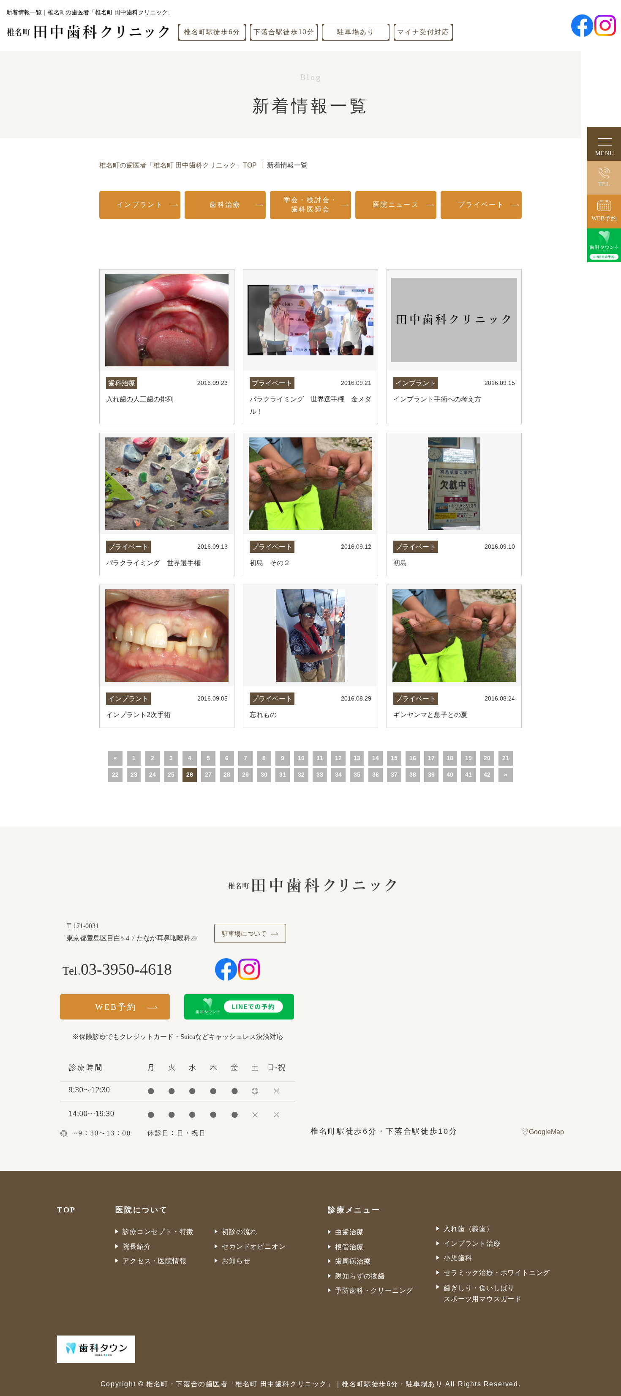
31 (282, 774)
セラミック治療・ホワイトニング (497, 1272)
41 (468, 774)
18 (450, 758)
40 (450, 774)
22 (115, 774)
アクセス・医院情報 (154, 1260)
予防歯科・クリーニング (374, 1290)
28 (226, 774)
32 (301, 774)
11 (320, 758)
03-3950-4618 (126, 969)
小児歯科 (458, 1257)
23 (134, 774)
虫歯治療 (349, 1232)
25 (171, 774)
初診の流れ (239, 1231)
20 (487, 758)
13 (357, 758)
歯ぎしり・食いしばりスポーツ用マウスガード (483, 1293)
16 (412, 758)
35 (357, 774)
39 (431, 774)
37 (394, 774)
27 (208, 774)
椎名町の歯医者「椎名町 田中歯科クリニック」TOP (178, 165)
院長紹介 (137, 1246)
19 (468, 758)
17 (431, 758)
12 (338, 758)
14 (375, 758)
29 (245, 774)
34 (338, 774)
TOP (66, 1210)
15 (394, 758)
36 (375, 774)
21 (505, 758)
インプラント (140, 204)
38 (412, 774)
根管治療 (349, 1246)
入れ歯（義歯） (468, 1228)
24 (152, 774)
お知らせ (236, 1260)
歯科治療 (225, 204)
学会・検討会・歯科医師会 (310, 204)
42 (487, 774)
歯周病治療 (352, 1261)
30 (264, 774)
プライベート (481, 204)
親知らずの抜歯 (360, 1276)
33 (319, 774)
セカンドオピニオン (254, 1246)
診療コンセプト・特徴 (158, 1231)
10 (301, 758)
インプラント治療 (472, 1243)
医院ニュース (396, 204)
